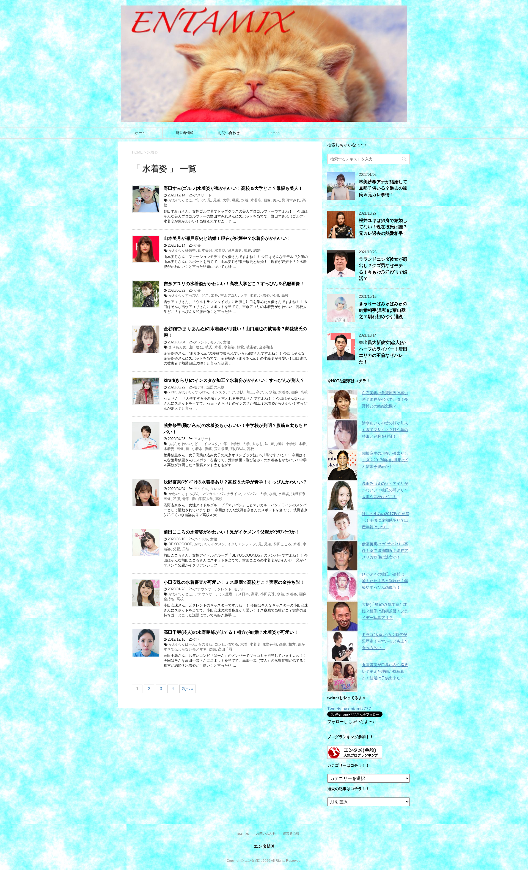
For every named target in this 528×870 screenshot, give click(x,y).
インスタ (218, 392)
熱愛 (240, 347)
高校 (284, 295)
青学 (185, 499)
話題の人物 (215, 387)
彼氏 (208, 347)
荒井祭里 (221, 449)
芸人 (197, 639)
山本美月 (205, 250)
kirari (172, 392)
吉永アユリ (229, 295)
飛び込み (237, 449)
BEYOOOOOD (180, 544)
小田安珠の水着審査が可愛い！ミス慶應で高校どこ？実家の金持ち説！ (234, 582)
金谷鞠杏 (266, 347)
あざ (172, 444)
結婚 (256, 250)
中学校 (235, 444)
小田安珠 (267, 594)
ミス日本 (242, 594)
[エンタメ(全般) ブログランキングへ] (354, 756)
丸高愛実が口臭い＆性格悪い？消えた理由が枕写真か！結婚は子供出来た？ (385, 671)
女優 (197, 245)
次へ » (187, 688)
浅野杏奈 (298, 494)
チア (231, 392)
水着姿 (256, 200)
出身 (214, 295)
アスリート (202, 195)
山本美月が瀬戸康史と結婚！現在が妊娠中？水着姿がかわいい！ (227, 238)
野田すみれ (291, 200)
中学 (223, 444)
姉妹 (280, 444)
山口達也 (196, 347)
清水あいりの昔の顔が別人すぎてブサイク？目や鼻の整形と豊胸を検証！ (385, 429)
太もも (257, 444)
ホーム (140, 133)
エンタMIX (264, 846)
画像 (267, 200)
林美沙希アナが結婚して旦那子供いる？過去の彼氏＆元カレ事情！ (383, 188)
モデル (215, 342)
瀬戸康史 (234, 250)
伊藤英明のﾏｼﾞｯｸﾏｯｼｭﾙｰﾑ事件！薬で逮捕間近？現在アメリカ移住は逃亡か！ (385, 550)
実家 (254, 594)
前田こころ (282, 544)
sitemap (273, 133)
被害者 (251, 347)
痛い (189, 449)
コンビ (220, 644)
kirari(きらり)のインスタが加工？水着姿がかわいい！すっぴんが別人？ (234, 380)
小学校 (291, 444)
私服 (275, 295)
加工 (250, 392)
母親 (235, 200)
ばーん (190, 644)
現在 (247, 250)
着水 (198, 449)
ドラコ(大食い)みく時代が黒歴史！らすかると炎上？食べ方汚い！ (385, 641)
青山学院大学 (202, 499)
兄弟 (216, 200)
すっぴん (192, 295)
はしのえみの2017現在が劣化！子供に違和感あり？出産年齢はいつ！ (385, 520)
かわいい (176, 200)
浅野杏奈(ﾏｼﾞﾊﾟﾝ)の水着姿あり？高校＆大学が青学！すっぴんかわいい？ (235, 482)
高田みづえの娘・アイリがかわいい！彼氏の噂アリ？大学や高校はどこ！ (385, 490)
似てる (232, 644)
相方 (292, 644)
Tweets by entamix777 (349, 709)
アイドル (201, 489)
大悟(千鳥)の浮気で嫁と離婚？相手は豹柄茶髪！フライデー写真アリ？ (385, 611)
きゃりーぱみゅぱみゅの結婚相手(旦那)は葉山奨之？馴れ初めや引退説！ (383, 310)
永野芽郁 (270, 644)
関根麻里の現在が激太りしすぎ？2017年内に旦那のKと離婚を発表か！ (385, 460)
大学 (226, 200)
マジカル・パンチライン (221, 494)
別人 (240, 392)
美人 (276, 200)
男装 (185, 549)
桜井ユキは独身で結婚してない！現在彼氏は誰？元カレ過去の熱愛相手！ (383, 227)
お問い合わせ (229, 133)
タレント (201, 342)
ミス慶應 (225, 594)
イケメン (218, 544)
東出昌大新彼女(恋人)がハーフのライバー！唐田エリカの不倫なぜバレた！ (383, 352)
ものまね (205, 644)
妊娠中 (190, 250)
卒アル (261, 392)
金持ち (169, 599)
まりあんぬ (177, 347)
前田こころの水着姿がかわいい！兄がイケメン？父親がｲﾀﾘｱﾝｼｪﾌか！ (232, 532)
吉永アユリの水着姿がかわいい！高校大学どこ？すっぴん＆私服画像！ (234, 283)
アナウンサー (204, 589)
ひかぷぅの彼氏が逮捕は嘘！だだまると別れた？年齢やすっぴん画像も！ (385, 581)
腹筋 (208, 449)
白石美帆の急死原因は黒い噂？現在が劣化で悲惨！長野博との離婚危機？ (385, 399)
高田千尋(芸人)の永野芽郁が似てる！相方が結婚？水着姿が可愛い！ (231, 632)
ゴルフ (199, 200)
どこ (188, 200)
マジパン (250, 494)
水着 (244, 200)
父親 (176, 549)
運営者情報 (185, 133)
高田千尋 (225, 649)
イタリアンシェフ (241, 544)
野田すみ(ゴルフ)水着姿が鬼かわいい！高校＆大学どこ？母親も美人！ (233, 188)
